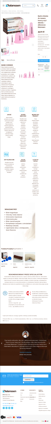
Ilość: (39, 54)
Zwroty (40, 398)
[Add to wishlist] (11, 264)
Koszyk (30, 395)
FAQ (21, 395)
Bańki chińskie (20, 11)
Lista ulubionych (32, 397)
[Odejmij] (43, 57)
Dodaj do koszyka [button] (5, 266)
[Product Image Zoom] (33, 44)
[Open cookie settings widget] (2, 417)
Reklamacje (41, 400)
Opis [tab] (2, 60)
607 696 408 (6, 403)
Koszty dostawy (42, 394)
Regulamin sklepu (42, 402)
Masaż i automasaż (12, 11)
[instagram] (6, 408)
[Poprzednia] (48, 11)
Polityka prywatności (42, 406)
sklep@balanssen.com (8, 405)
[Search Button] (33, 5)
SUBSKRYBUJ (28, 379)
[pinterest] (9, 408)
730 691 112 (13, 403)
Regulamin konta (42, 404)
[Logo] (13, 5)
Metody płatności (42, 396)
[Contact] (38, 5)
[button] (3, 5)
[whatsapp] (12, 408)
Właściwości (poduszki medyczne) (24, 397)
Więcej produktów (17, 248)
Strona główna (4, 11)
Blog (21, 401)
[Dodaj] (45, 57)
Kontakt (21, 399)
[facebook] (4, 408)
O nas (21, 393)
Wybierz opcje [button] (16, 268)
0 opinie (14, 265)
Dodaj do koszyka (45, 60)
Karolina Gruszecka (25, 352)
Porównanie (31, 399)
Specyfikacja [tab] (11, 60)
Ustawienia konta (32, 393)
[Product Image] (19, 31)
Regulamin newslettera (42, 408)
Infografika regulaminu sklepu (42, 410)
